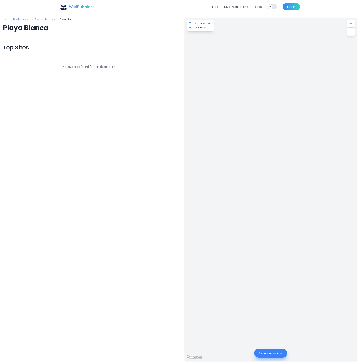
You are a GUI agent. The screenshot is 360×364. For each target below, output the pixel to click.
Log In (291, 7)
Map (215, 7)
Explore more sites (270, 353)
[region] (270, 189)
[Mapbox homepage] (194, 357)
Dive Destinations (236, 7)
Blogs (258, 7)
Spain (38, 19)
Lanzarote (50, 19)
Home (6, 19)
